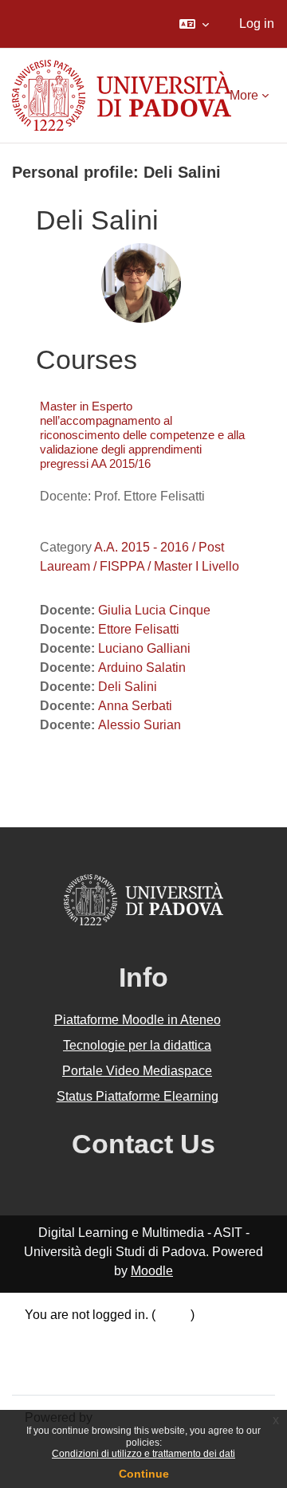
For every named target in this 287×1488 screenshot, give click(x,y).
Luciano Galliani (144, 648)
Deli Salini (127, 686)
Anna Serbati (135, 706)
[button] (194, 24)
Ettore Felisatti (138, 629)
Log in (256, 23)
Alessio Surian (139, 725)
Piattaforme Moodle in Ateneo (137, 1020)
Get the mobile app (78, 1372)
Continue (144, 1473)
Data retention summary (92, 1334)
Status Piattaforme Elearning (137, 1096)
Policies (47, 1353)
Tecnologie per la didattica (137, 1045)
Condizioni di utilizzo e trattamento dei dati (143, 1453)
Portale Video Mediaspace (137, 1071)
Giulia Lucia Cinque (154, 610)
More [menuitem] (244, 95)
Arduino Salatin (142, 667)
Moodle (152, 1271)
